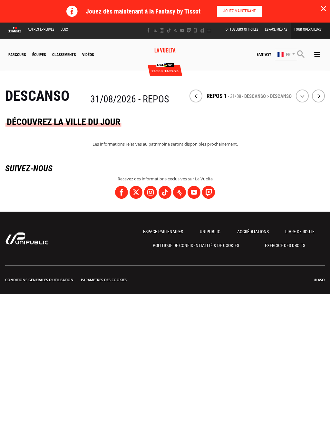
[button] (286, 55)
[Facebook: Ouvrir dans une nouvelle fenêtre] (148, 30)
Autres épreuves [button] (41, 29)
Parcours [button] (17, 55)
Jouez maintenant (239, 11)
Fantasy (264, 54)
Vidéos (88, 55)
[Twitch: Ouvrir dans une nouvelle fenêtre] (189, 30)
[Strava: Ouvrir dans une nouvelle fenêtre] (175, 30)
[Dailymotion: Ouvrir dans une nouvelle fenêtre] (202, 30)
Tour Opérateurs (308, 29)
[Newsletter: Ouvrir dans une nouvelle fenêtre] (209, 30)
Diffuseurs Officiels (242, 29)
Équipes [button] (39, 55)
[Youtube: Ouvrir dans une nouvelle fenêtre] (182, 30)
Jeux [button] (64, 29)
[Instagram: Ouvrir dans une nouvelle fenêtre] (162, 30)
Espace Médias (276, 29)
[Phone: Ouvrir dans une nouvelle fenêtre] (195, 30)
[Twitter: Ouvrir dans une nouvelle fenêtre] (155, 30)
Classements (64, 55)
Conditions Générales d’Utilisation (39, 279)
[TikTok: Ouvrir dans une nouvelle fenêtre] (168, 30)
